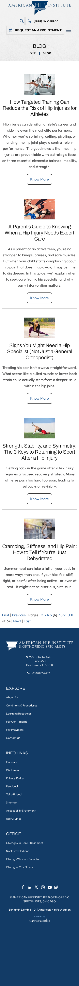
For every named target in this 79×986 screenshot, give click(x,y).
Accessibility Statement (21, 810)
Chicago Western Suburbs (22, 859)
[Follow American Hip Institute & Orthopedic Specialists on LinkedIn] (30, 888)
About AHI (12, 697)
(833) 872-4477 (46, 21)
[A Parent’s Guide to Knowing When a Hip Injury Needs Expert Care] (39, 208)
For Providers (14, 730)
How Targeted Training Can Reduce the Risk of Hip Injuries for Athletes (40, 108)
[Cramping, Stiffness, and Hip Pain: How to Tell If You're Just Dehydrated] (39, 528)
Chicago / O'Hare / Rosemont (24, 843)
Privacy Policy (15, 778)
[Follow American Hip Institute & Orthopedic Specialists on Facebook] (23, 888)
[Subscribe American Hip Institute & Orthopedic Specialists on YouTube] (50, 888)
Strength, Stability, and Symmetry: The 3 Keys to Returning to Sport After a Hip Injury (39, 452)
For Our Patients (16, 721)
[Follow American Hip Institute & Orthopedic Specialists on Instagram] (43, 888)
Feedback (12, 786)
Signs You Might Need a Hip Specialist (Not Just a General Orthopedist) (39, 351)
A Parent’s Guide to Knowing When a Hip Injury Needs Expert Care (39, 233)
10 (68, 615)
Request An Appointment (38, 30)
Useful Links (13, 818)
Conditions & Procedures (21, 705)
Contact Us (13, 738)
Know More (39, 179)
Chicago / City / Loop (19, 867)
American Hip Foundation (54, 909)
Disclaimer (12, 770)
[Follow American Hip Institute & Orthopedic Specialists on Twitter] (36, 888)
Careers (11, 762)
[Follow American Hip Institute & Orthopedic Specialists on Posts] (56, 888)
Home (32, 53)
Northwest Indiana (17, 851)
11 (72, 615)
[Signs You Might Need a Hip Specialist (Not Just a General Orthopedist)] (39, 327)
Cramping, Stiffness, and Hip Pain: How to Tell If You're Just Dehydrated (39, 552)
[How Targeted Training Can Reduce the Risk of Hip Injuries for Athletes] (39, 84)
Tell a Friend (13, 794)
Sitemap (11, 802)
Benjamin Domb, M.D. (22, 909)
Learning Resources (18, 713)
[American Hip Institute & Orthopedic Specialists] (39, 8)
